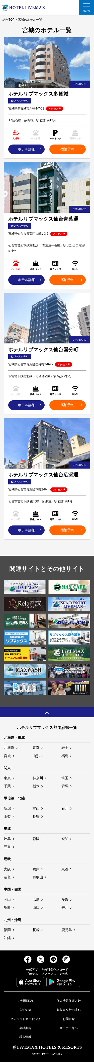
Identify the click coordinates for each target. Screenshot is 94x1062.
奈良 (7, 877)
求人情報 (25, 1037)
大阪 (7, 869)
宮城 (7, 756)
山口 (36, 907)
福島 (64, 756)
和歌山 (38, 877)
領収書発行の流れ (69, 1010)
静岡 (36, 839)
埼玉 (64, 778)
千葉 (7, 786)
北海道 (9, 748)
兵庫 (36, 869)
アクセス (53, 108)
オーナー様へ (69, 1028)
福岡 (7, 930)
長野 (36, 817)
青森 (36, 748)
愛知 (64, 839)
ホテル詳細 (26, 149)
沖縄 (7, 938)
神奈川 (38, 778)
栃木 (36, 786)
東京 (7, 778)
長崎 (36, 930)
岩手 (64, 748)
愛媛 (64, 899)
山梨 (7, 817)
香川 (64, 907)
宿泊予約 (67, 149)
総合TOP (9, 19)
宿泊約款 (25, 1010)
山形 (36, 756)
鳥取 (7, 907)
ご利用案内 (25, 1001)
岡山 (7, 899)
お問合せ (69, 1019)
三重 (7, 847)
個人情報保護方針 (69, 1001)
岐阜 (7, 839)
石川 (64, 808)
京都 (64, 869)
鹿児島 (66, 930)
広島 (36, 899)
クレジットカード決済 (25, 1019)
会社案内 (25, 1028)
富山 (36, 808)
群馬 (64, 786)
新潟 (7, 808)
